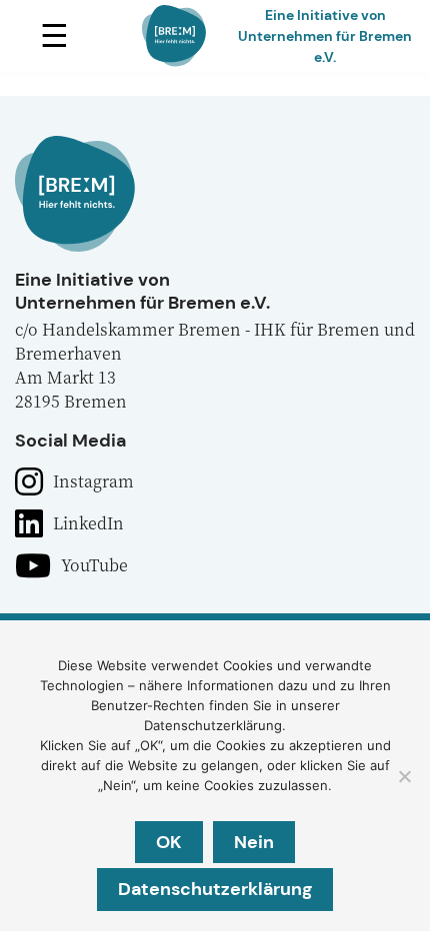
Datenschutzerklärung (215, 889)
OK (169, 842)
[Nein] (404, 776)
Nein (254, 842)
